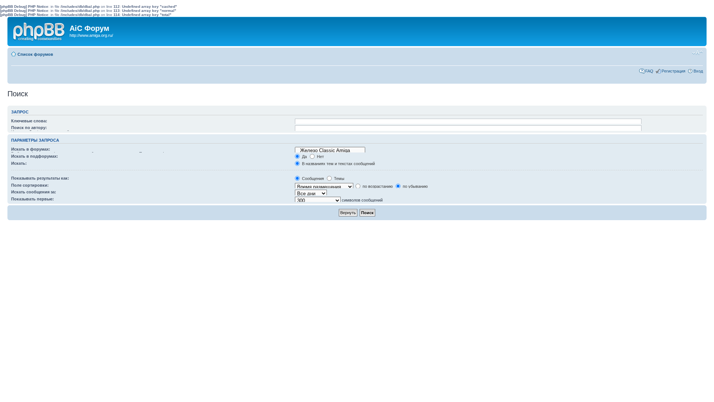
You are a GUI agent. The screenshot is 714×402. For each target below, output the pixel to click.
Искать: (19, 163)
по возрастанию (377, 186)
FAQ (649, 71)
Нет (320, 156)
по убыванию (415, 186)
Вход (698, 71)
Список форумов (35, 54)
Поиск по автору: (29, 127)
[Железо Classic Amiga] (330, 151)
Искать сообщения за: (33, 192)
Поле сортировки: (30, 185)
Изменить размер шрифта (697, 52)
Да (304, 156)
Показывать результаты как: (40, 178)
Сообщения (312, 178)
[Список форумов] (39, 30)
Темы (338, 178)
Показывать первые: (32, 199)
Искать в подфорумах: (34, 156)
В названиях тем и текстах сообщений (338, 163)
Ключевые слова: (29, 121)
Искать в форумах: (30, 149)
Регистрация (673, 71)
